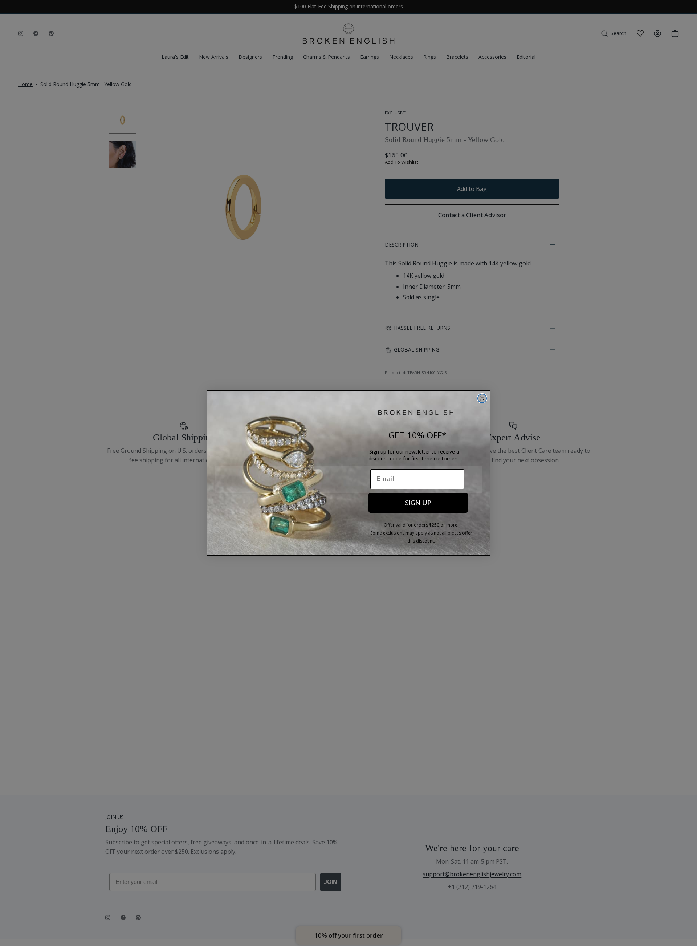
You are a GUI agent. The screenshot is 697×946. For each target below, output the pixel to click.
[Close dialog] (482, 398)
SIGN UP (418, 502)
